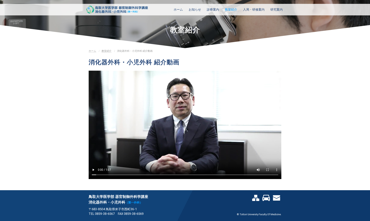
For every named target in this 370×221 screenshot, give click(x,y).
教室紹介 (231, 9)
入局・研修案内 (254, 9)
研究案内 (276, 9)
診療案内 (213, 9)
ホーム (178, 9)
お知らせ (195, 9)
